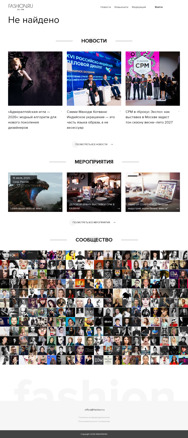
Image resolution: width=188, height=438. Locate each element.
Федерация (139, 7)
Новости (105, 7)
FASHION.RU (101, 434)
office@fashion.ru (95, 409)
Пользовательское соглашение (94, 421)
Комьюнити (121, 7)
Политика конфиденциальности (94, 417)
